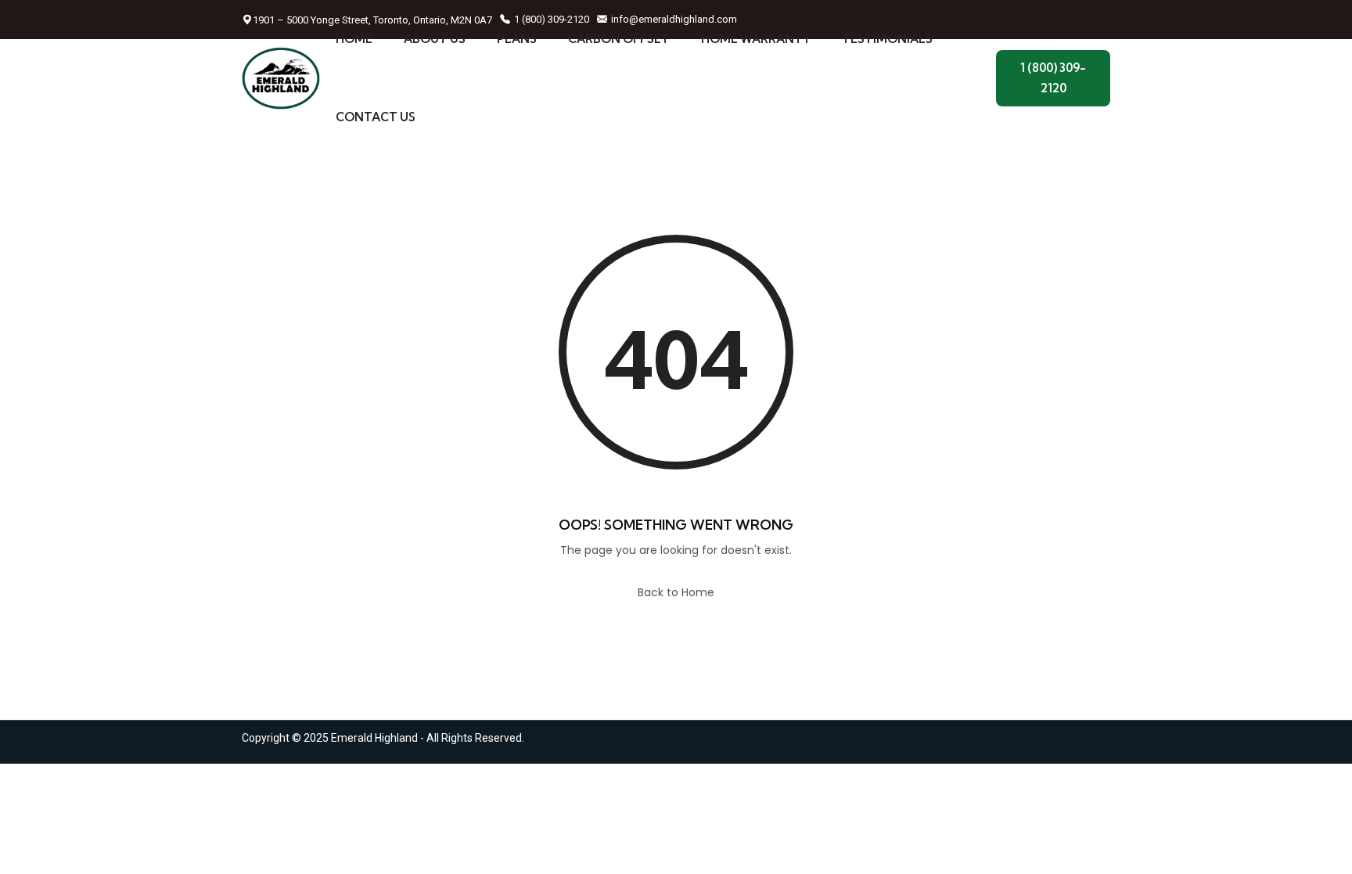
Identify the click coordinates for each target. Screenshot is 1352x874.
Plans (517, 38)
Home (354, 38)
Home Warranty (756, 38)
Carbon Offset (619, 38)
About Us (435, 38)
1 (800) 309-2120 (1053, 77)
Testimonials (887, 38)
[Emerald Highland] (281, 78)
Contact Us (375, 117)
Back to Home (676, 592)
